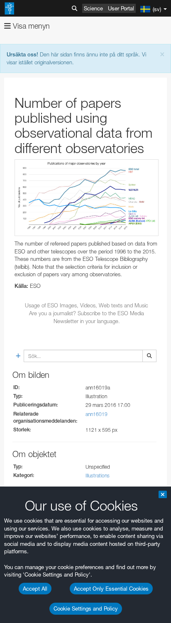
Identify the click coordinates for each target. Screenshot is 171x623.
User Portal (121, 8)
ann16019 (96, 414)
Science (93, 8)
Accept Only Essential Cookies (111, 588)
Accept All (35, 588)
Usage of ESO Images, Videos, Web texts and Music (86, 305)
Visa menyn (30, 26)
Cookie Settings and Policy (86, 608)
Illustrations (98, 475)
